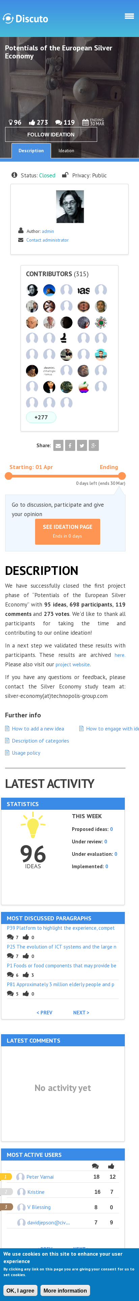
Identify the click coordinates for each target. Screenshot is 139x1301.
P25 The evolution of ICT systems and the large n (61, 946)
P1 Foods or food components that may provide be (61, 965)
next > (81, 1013)
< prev (44, 1013)
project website (73, 664)
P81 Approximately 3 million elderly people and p (60, 984)
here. (120, 655)
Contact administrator (47, 240)
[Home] (25, 18)
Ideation (66, 151)
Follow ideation (51, 134)
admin (48, 231)
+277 (41, 417)
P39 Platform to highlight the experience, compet (61, 928)
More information (65, 1291)
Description (31, 151)
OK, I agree (20, 1291)
